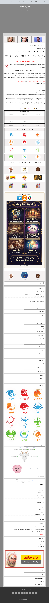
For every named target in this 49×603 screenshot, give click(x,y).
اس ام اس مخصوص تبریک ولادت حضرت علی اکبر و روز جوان (34, 294)
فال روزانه (30, 2)
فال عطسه (42, 574)
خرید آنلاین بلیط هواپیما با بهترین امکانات (37, 531)
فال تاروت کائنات (41, 492)
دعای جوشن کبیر (41, 353)
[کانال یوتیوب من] (16, 593)
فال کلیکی (42, 363)
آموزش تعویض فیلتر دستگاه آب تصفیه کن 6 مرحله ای (35, 527)
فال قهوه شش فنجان (40, 331)
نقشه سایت (20, 599)
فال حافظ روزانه (41, 544)
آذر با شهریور (11, 118)
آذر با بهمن (24, 125)
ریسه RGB (42, 378)
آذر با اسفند (11, 125)
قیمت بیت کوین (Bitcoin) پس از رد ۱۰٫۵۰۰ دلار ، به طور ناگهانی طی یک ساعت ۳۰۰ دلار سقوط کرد (29, 529)
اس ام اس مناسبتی (18, 2)
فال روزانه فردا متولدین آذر (35, 45)
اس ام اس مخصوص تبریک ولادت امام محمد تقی (36, 304)
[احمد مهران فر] (38, 39)
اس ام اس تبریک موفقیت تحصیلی (38, 296)
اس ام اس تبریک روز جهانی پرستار (38, 299)
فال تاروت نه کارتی (41, 507)
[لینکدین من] (13, 593)
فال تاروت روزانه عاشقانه (39, 514)
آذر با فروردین (38, 114)
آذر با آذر (11, 121)
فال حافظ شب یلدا (41, 546)
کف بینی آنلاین (41, 338)
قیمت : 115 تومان (24, 481)
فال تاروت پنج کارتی (40, 502)
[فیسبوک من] (30, 593)
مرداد (23, 109)
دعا (43, 356)
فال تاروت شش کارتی (40, 505)
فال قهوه (42, 326)
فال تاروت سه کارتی (40, 497)
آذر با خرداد (11, 114)
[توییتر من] (22, 593)
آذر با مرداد (24, 118)
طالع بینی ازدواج (41, 346)
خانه (44, 2)
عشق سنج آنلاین (41, 371)
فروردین (31, 109)
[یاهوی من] (36, 593)
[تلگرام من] (33, 593)
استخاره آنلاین (25, 2)
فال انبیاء (42, 319)
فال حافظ (40, 2)
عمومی (39, 283)
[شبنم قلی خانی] (11, 39)
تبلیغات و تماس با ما (10, 2)
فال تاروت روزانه (41, 488)
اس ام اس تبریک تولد (40, 291)
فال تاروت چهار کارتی (40, 500)
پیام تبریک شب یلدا (40, 549)
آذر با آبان (24, 121)
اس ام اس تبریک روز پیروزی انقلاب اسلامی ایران (36, 301)
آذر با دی (38, 125)
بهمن (19, 109)
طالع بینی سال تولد (41, 476)
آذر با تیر (38, 118)
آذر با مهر (37, 121)
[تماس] (24, 593)
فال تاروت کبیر (41, 490)
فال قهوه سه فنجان (41, 329)
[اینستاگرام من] (27, 593)
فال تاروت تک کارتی (40, 495)
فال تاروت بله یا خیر (40, 517)
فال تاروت (35, 2)
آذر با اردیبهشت (24, 114)
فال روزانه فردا (25, 6)
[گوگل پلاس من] (19, 593)
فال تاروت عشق (41, 512)
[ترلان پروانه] (24, 39)
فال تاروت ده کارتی (40, 509)
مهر (27, 109)
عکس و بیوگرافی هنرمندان (39, 584)
